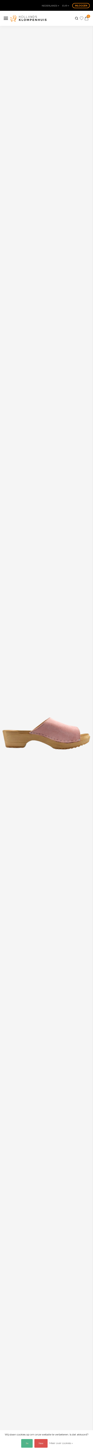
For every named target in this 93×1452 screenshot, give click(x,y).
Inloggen (81, 5)
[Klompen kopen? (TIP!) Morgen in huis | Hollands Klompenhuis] (28, 18)
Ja (27, 1443)
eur (65, 5)
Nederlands (50, 5)
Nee (41, 1443)
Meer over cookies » (61, 1443)
